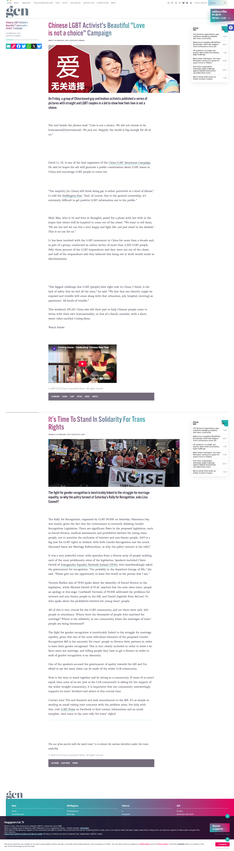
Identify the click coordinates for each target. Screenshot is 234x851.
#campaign (55, 396)
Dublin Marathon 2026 (43, 3)
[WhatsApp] (28, 46)
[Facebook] (18, 46)
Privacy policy (163, 844)
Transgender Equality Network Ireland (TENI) (89, 565)
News (16, 3)
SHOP (57, 3)
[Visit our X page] (172, 3)
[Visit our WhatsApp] (168, 3)
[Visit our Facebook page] (187, 3)
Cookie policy (144, 844)
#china (64, 396)
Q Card (180, 811)
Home (9, 3)
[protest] (114, 463)
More (113, 3)
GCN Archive (75, 3)
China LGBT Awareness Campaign (129, 163)
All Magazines (72, 811)
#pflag (79, 396)
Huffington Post (72, 196)
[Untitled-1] (114, 69)
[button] (231, 27)
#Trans (75, 763)
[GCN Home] (17, 12)
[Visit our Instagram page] (176, 3)
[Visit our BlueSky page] (183, 3)
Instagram (126, 814)
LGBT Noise (68, 709)
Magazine (26, 3)
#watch (95, 396)
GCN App (71, 814)
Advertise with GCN (185, 814)
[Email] (8, 46)
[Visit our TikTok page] (179, 3)
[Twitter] (23, 46)
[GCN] (15, 798)
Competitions (102, 3)
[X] (34, 46)
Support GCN (88, 3)
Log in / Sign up (200, 3)
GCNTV (65, 3)
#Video (87, 396)
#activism (54, 763)
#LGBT (72, 396)
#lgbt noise (65, 763)
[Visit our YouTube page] (190, 3)
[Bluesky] (39, 46)
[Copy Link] (13, 46)
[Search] (225, 3)
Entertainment (18, 814)
